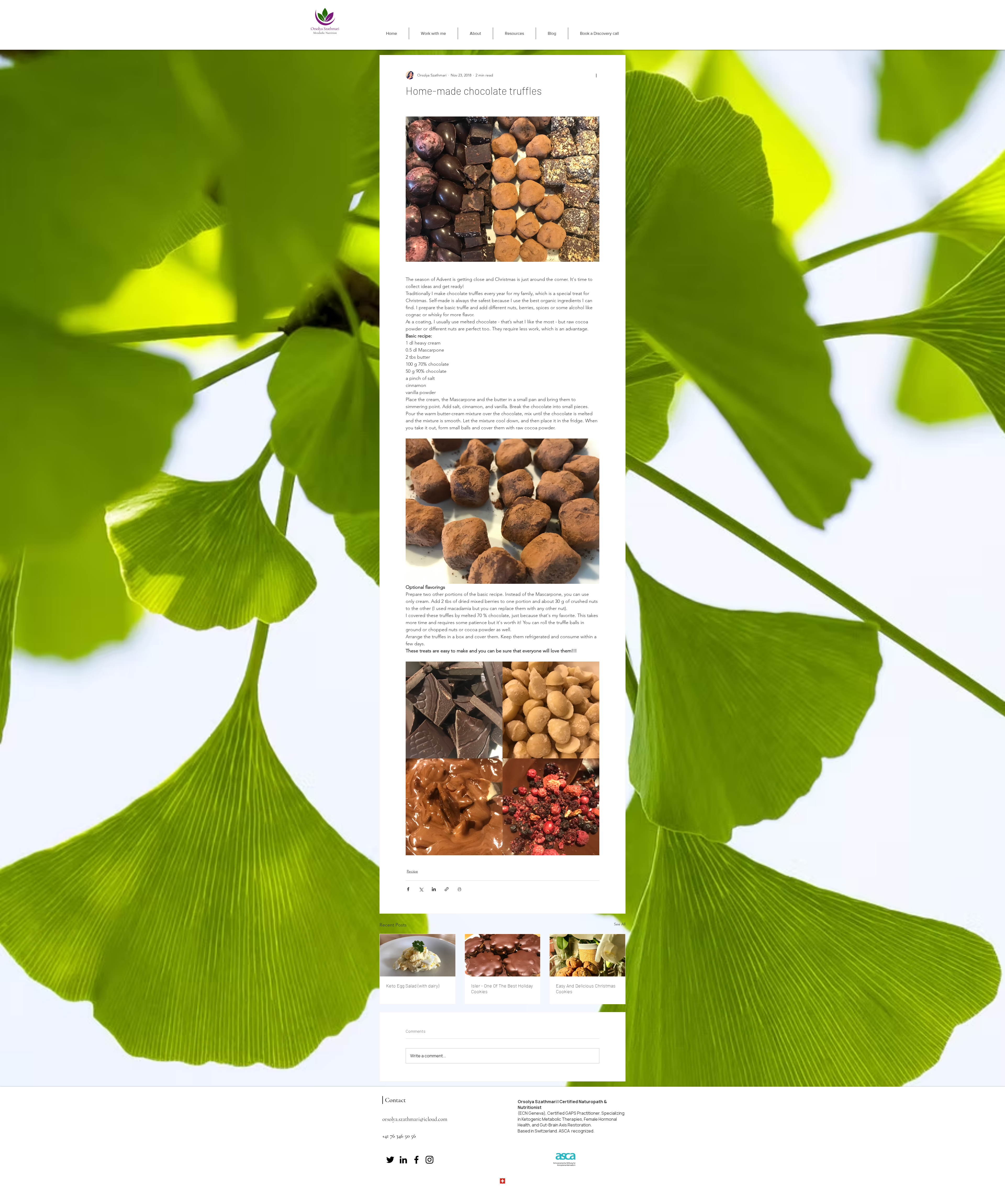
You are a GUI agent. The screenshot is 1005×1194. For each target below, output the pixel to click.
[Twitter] (390, 1159)
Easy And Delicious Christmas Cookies (586, 988)
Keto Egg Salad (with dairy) (412, 985)
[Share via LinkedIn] (433, 889)
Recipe (412, 871)
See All (620, 924)
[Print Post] (459, 889)
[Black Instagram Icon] (429, 1159)
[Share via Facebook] (408, 889)
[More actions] (596, 75)
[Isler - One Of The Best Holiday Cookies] (502, 955)
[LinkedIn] (403, 1159)
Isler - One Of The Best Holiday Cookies (502, 988)
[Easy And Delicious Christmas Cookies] (587, 955)
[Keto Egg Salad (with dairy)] (417, 955)
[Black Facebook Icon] (416, 1159)
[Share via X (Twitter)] (420, 889)
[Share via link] (446, 889)
